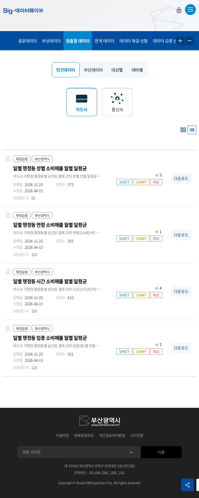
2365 (113, 472)
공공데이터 (27, 41)
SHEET (124, 182)
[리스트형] (192, 129)
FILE (156, 182)
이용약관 (62, 435)
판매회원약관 (84, 435)
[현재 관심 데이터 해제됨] (7, 159)
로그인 (179, 10)
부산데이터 (51, 41)
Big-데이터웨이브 (23, 11)
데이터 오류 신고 (167, 41)
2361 (121, 472)
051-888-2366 (98, 472)
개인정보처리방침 (112, 435)
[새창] (99, 421)
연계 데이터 (104, 41)
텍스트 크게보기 (180, 41)
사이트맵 (136, 435)
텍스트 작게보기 (189, 41)
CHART (141, 182)
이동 (161, 452)
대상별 (117, 70)
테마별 (137, 70)
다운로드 (181, 178)
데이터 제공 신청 (133, 41)
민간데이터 (65, 70)
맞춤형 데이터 (78, 41)
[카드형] (183, 129)
